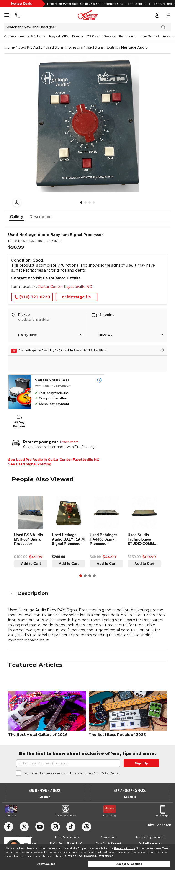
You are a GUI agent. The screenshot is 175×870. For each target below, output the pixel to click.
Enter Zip (105, 334)
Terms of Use (72, 856)
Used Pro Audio (30, 47)
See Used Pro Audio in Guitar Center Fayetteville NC (53, 460)
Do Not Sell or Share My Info (66, 843)
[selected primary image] (87, 123)
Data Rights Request (108, 843)
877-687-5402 (130, 790)
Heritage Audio (134, 47)
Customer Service (65, 815)
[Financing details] (162, 350)
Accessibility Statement (150, 837)
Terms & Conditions (67, 837)
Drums (77, 36)
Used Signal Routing (102, 47)
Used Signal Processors (64, 47)
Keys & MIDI (59, 36)
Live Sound (149, 36)
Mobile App (162, 815)
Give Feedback (159, 825)
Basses (109, 36)
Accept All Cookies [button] (129, 863)
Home (10, 47)
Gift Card (11, 815)
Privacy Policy (124, 848)
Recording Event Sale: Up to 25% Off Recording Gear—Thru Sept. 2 (96, 3)
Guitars (10, 36)
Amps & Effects (33, 36)
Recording (128, 36)
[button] (87, 593)
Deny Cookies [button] (45, 863)
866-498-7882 (45, 790)
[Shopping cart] (168, 15)
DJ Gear (93, 36)
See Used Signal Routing (29, 464)
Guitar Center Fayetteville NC (65, 287)
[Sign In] (157, 15)
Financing (109, 815)
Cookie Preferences (98, 856)
